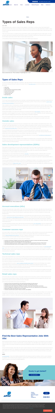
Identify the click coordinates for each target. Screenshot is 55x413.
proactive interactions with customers (12, 235)
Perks (21, 4)
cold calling (27, 153)
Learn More (31, 408)
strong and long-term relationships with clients (15, 217)
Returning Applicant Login (44, 1)
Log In (46, 393)
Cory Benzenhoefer (5, 356)
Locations (27, 4)
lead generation (37, 111)
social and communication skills (11, 128)
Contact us (48, 4)
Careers (10, 4)
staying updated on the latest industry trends (25, 263)
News (42, 4)
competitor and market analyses (45, 135)
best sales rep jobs (32, 84)
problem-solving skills (17, 163)
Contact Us (33, 397)
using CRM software (37, 223)
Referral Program (35, 4)
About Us (16, 4)
